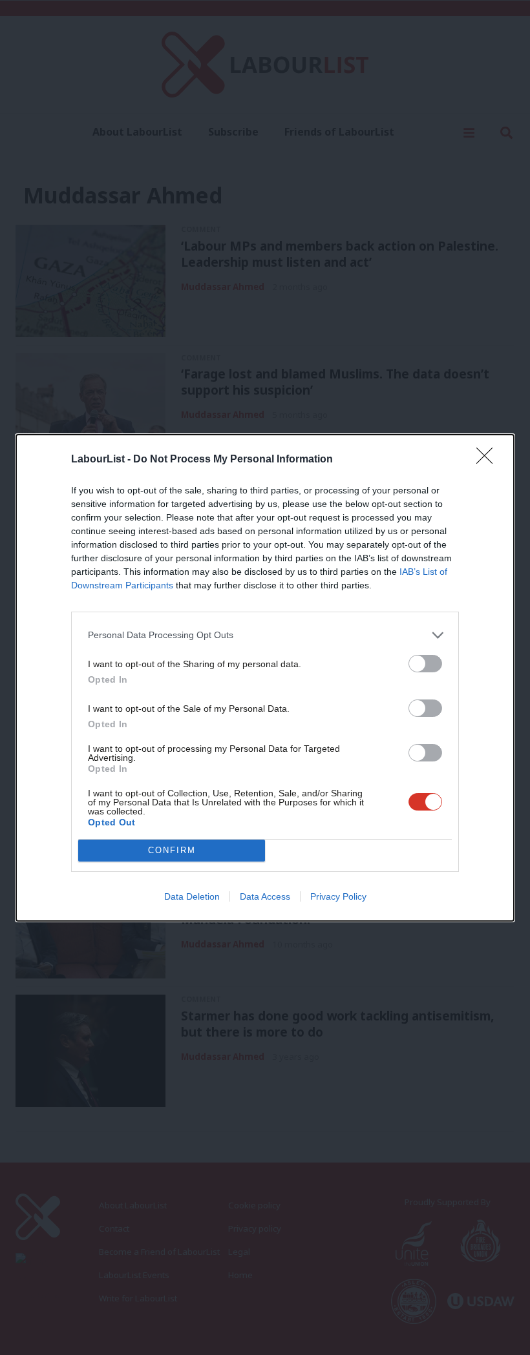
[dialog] (265, 678)
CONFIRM (172, 850)
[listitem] (265, 635)
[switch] (425, 663)
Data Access (265, 896)
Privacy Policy (338, 896)
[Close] (488, 460)
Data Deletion (192, 896)
